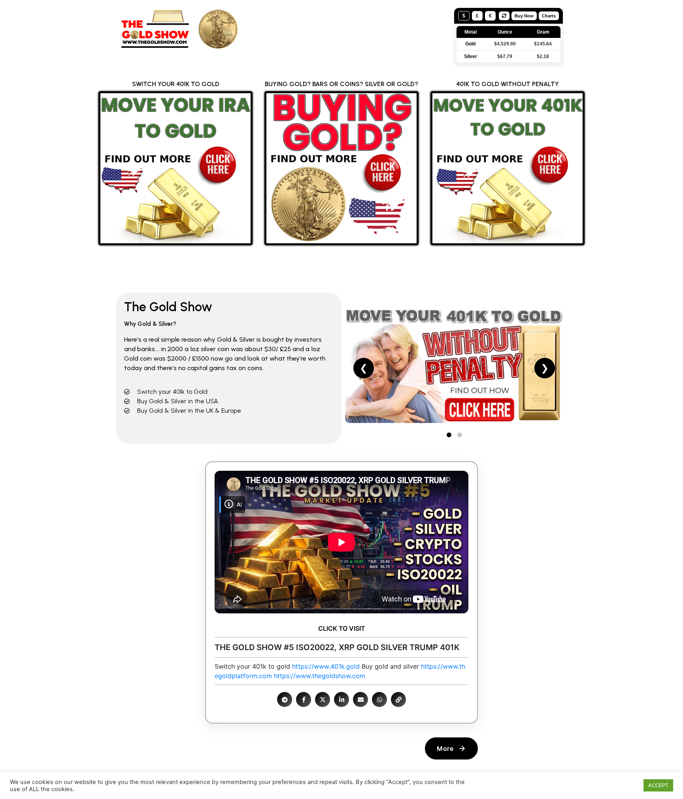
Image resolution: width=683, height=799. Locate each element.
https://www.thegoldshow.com (319, 676)
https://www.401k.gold (326, 666)
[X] (322, 699)
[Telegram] (284, 699)
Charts (549, 15)
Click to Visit (341, 628)
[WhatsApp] (379, 699)
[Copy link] (398, 699)
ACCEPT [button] (658, 785)
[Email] (360, 699)
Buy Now (524, 15)
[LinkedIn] (341, 699)
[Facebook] (303, 699)
